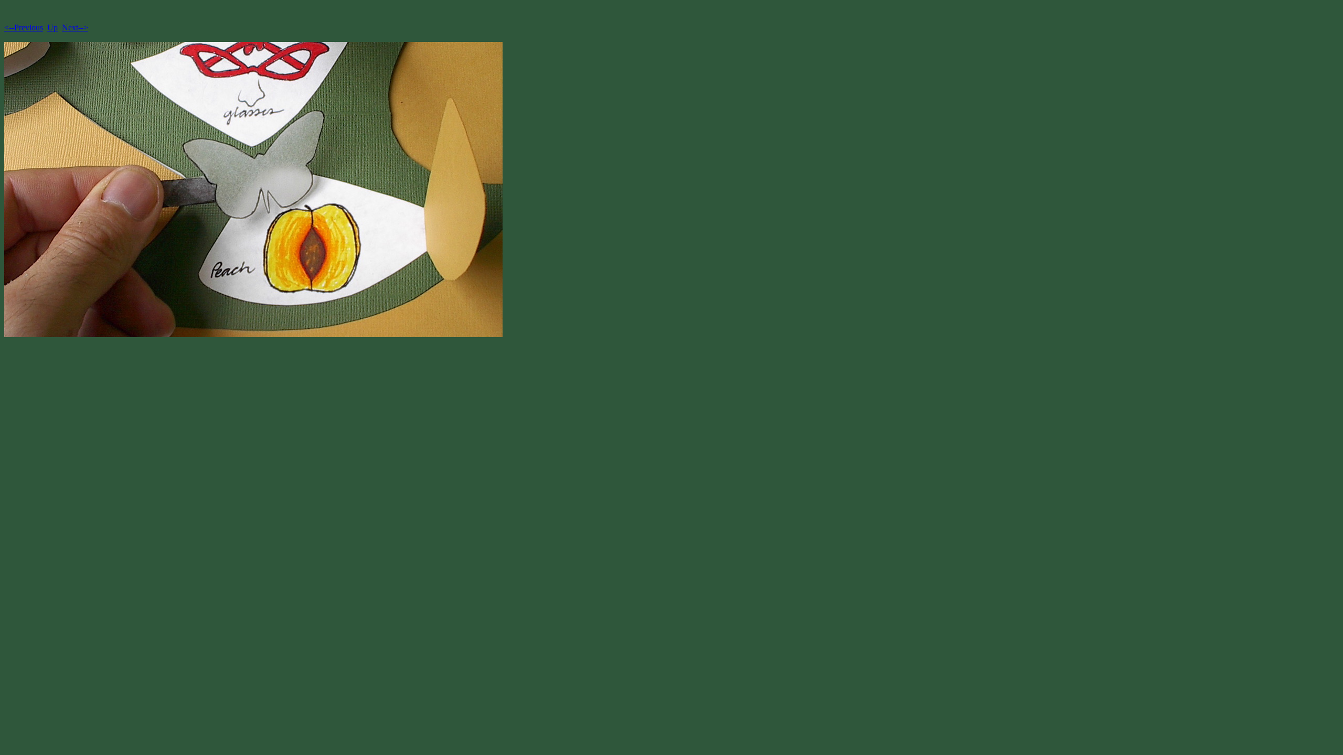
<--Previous (23, 27)
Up (52, 27)
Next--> (75, 27)
